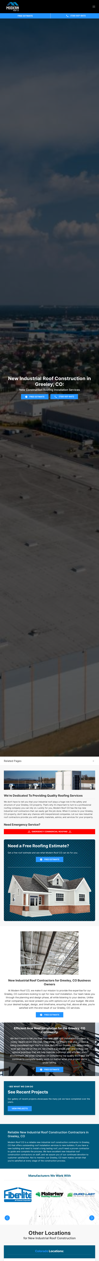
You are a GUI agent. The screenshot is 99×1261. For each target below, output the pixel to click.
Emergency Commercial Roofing (49, 831)
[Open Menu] (94, 7)
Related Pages (12, 761)
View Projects (20, 1108)
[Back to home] (13, 6)
